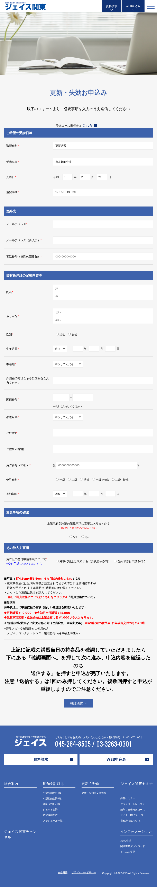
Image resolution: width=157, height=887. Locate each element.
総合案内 (11, 784)
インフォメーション (136, 831)
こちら (87, 125)
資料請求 (111, 6)
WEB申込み (133, 6)
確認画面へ (78, 703)
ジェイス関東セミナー (136, 786)
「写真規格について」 (82, 597)
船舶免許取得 (53, 784)
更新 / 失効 (90, 784)
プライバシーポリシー (84, 872)
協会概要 (62, 872)
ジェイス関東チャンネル (20, 834)
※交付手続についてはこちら (24, 563)
